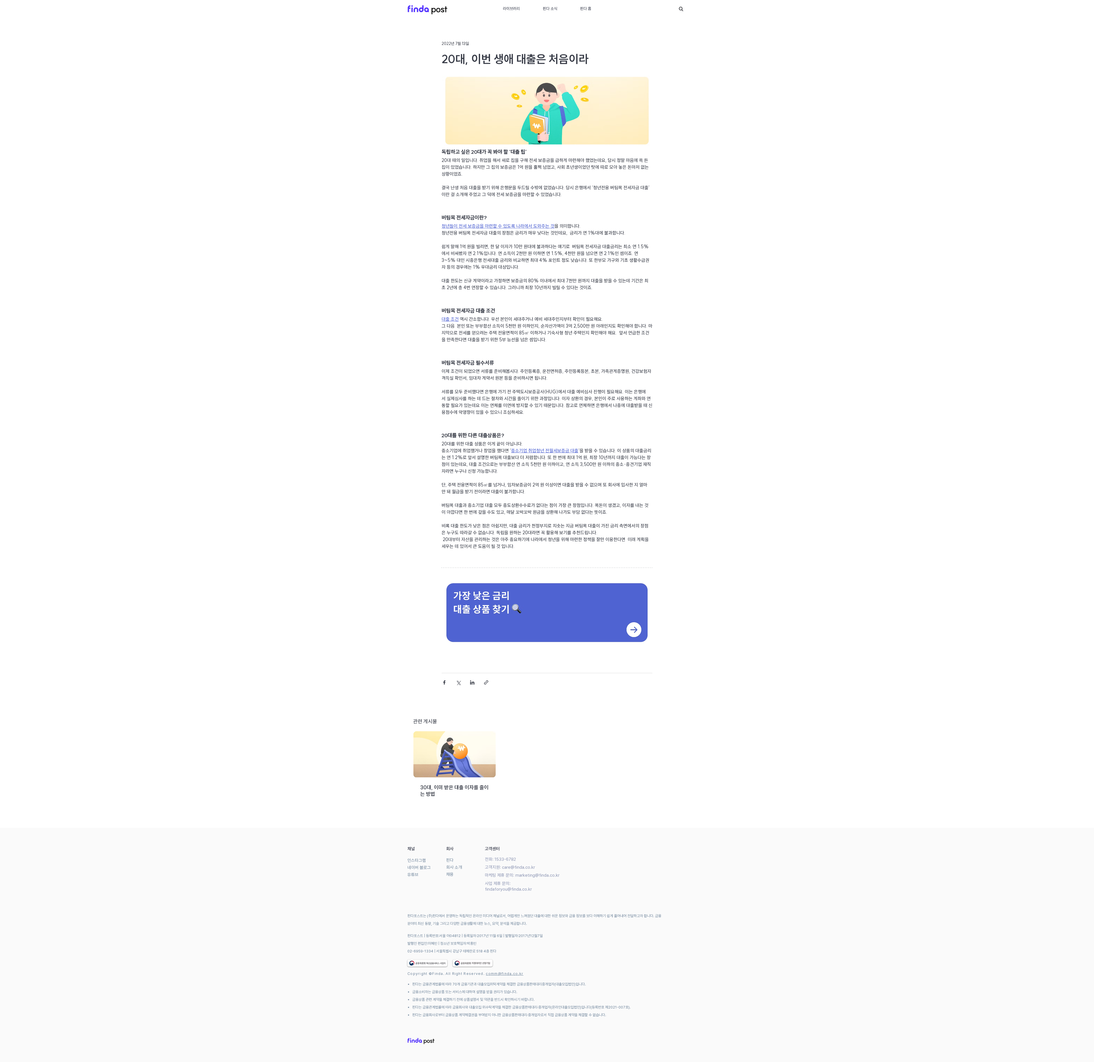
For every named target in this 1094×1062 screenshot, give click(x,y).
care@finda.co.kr (518, 867)
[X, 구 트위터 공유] (458, 682)
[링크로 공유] (486, 682)
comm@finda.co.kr (504, 973)
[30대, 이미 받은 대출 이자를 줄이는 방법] (454, 754)
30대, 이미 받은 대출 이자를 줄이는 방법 (454, 790)
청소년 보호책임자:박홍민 (458, 943)
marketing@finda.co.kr (537, 875)
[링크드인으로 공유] (472, 682)
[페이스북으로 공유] (444, 682)
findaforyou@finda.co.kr (508, 889)
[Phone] (681, 9)
